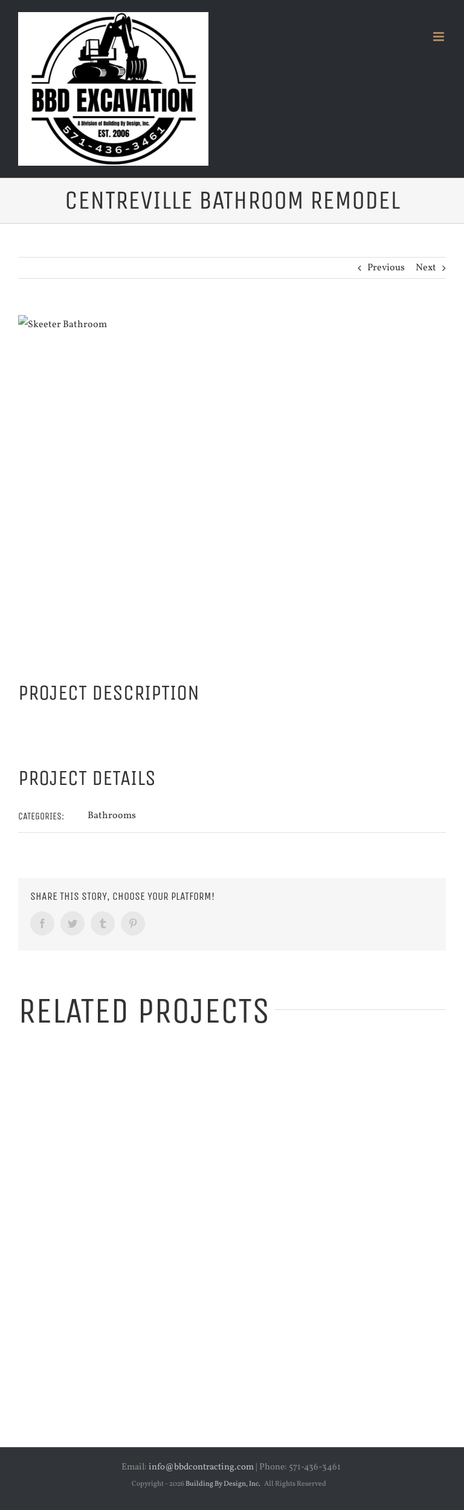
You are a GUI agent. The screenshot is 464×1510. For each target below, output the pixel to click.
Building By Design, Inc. (222, 1484)
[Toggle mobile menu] (439, 36)
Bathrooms (112, 815)
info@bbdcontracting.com (201, 1467)
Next (426, 268)
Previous (386, 268)
